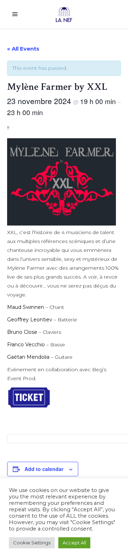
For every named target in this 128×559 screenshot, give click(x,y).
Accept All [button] (74, 542)
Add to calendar (44, 468)
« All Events (23, 48)
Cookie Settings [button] (31, 542)
